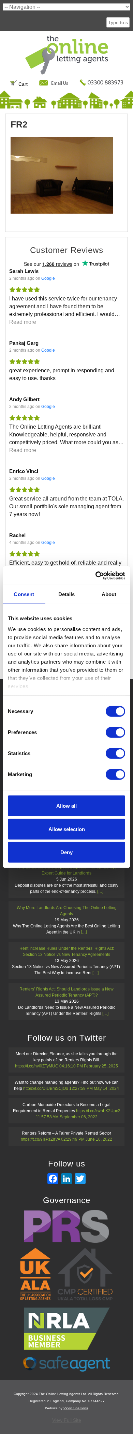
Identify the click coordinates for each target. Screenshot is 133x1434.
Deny (66, 852)
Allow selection (66, 829)
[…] (100, 891)
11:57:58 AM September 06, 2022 (67, 1117)
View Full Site (66, 1420)
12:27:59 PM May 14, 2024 (94, 1088)
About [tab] (109, 594)
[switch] (115, 732)
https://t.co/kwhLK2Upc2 (98, 1110)
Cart (22, 84)
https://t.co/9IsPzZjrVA (40, 1139)
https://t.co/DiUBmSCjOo (45, 1088)
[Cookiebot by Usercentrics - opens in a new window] (95, 575)
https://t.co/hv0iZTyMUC (36, 1066)
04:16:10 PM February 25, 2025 (88, 1066)
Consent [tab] (24, 594)
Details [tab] (66, 594)
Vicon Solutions (75, 1408)
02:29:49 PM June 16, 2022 (86, 1139)
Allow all (66, 806)
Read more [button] (22, 322)
